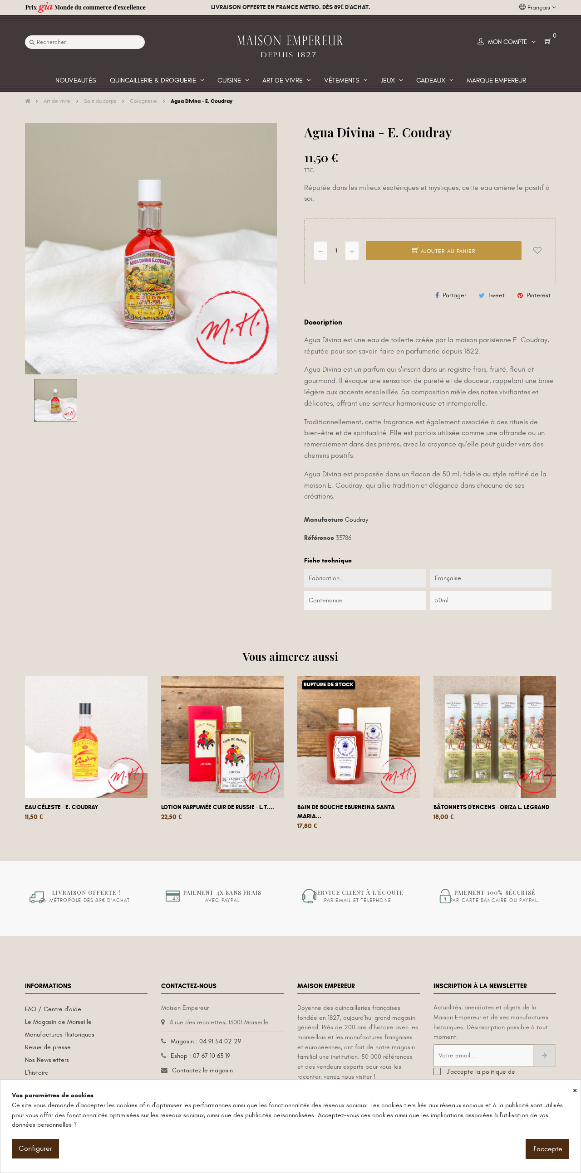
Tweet (496, 295)
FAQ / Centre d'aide (53, 1009)
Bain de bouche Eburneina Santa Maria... (346, 812)
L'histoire (37, 1072)
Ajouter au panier (447, 251)
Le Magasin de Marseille (58, 1022)
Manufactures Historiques (59, 1034)
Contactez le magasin (202, 1070)
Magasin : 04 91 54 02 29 (206, 1041)
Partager (454, 295)
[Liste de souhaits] (537, 250)
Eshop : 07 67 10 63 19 (200, 1056)
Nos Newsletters (47, 1060)
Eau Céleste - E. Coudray (61, 807)
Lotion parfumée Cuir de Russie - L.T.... (217, 807)
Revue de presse (48, 1047)
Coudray (356, 519)
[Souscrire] (544, 1055)
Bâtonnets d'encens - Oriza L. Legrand (491, 807)
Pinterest (539, 295)
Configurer (35, 1148)
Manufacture (323, 519)
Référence (319, 538)
